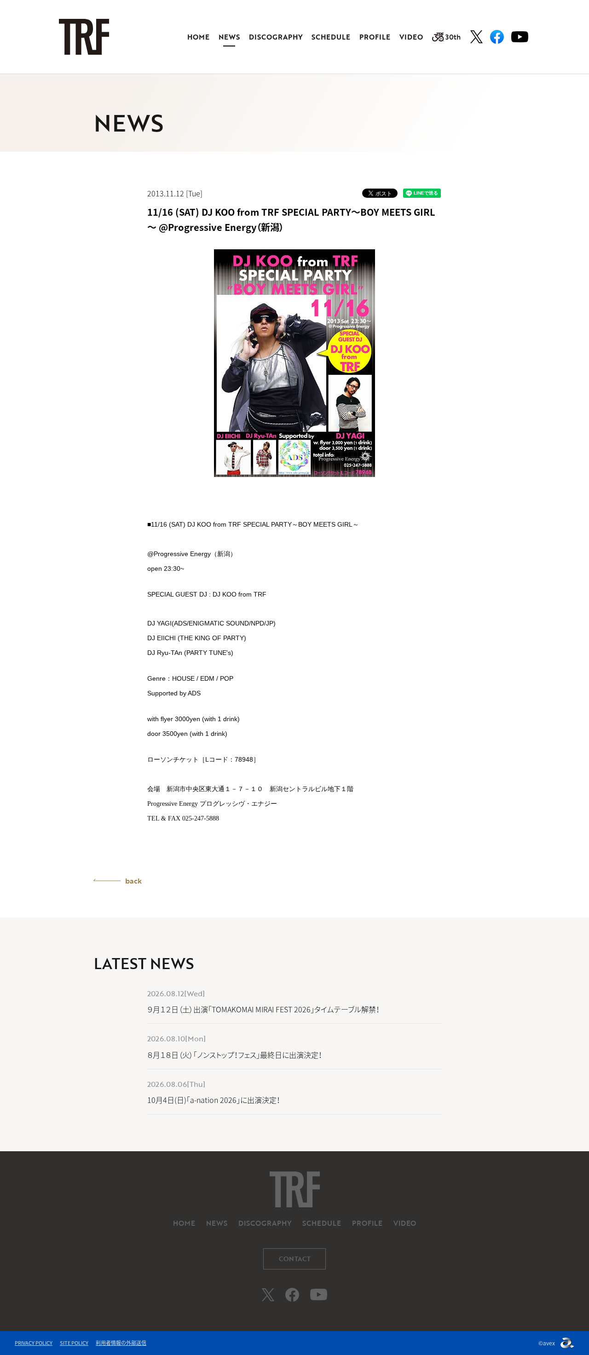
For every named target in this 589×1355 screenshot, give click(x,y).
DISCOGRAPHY (275, 37)
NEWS (229, 37)
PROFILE (374, 37)
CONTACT (295, 1258)
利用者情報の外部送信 (121, 1343)
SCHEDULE (331, 37)
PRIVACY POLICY (33, 1343)
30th (453, 37)
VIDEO (411, 37)
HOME (198, 37)
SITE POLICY (74, 1343)
